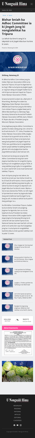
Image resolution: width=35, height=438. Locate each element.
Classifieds (17, 420)
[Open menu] (31, 4)
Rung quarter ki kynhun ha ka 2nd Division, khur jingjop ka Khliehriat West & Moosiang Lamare (23, 259)
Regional (17, 409)
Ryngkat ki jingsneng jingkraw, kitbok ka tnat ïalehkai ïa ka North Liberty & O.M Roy (23, 308)
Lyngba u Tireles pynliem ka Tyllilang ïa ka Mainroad (23, 284)
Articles (17, 414)
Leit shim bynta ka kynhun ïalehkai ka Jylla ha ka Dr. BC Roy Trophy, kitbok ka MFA (23, 296)
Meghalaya (18, 406)
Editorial (17, 417)
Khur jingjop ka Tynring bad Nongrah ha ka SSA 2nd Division (23, 247)
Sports (10, 15)
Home (4, 15)
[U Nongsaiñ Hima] (14, 4)
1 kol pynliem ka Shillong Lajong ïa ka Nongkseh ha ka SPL (23, 271)
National (17, 411)
